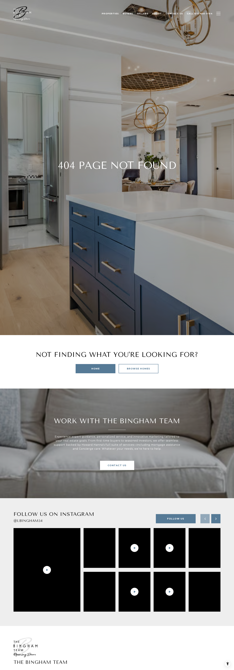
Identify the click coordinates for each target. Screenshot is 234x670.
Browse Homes (138, 368)
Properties (110, 13)
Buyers (128, 13)
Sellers (143, 13)
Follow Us (175, 518)
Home (95, 368)
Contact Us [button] (117, 465)
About (157, 13)
